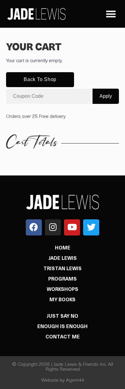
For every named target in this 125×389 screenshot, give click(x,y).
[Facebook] (34, 227)
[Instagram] (53, 227)
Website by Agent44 (62, 380)
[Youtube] (72, 227)
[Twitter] (91, 227)
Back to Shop (40, 79)
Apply (106, 96)
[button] (111, 14)
